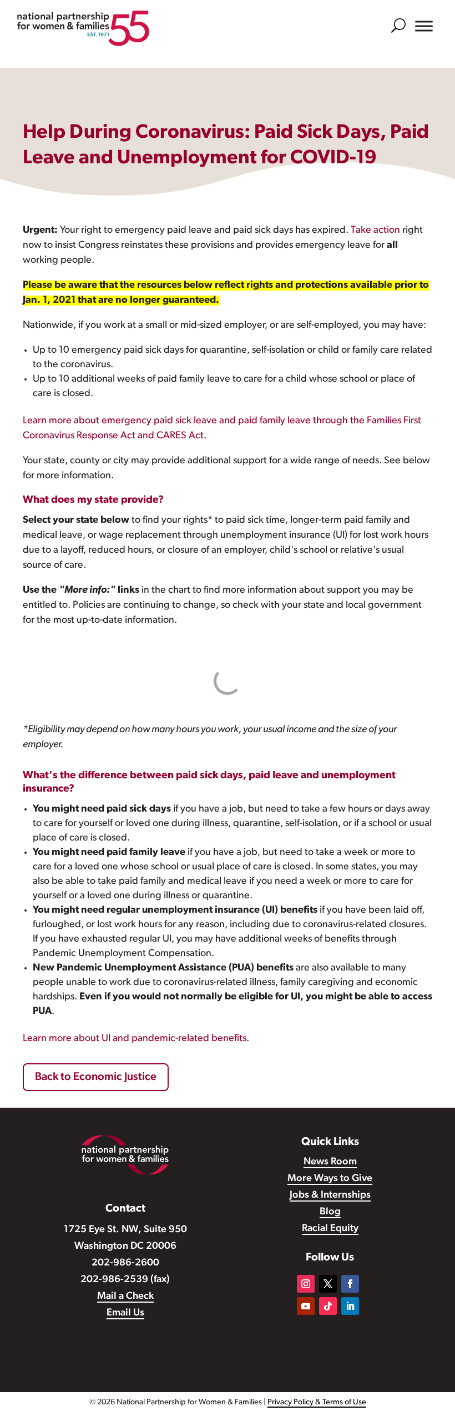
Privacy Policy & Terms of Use (316, 1402)
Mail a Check (125, 1297)
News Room (330, 1162)
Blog (330, 1212)
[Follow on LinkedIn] (350, 1306)
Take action (375, 231)
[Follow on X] (328, 1284)
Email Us (125, 1313)
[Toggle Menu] (424, 26)
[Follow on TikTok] (328, 1306)
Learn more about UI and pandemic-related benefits (134, 1039)
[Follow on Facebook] (350, 1284)
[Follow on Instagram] (306, 1284)
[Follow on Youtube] (306, 1306)
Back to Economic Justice (95, 1077)
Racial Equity (330, 1229)
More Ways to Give (329, 1179)
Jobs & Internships (330, 1195)
